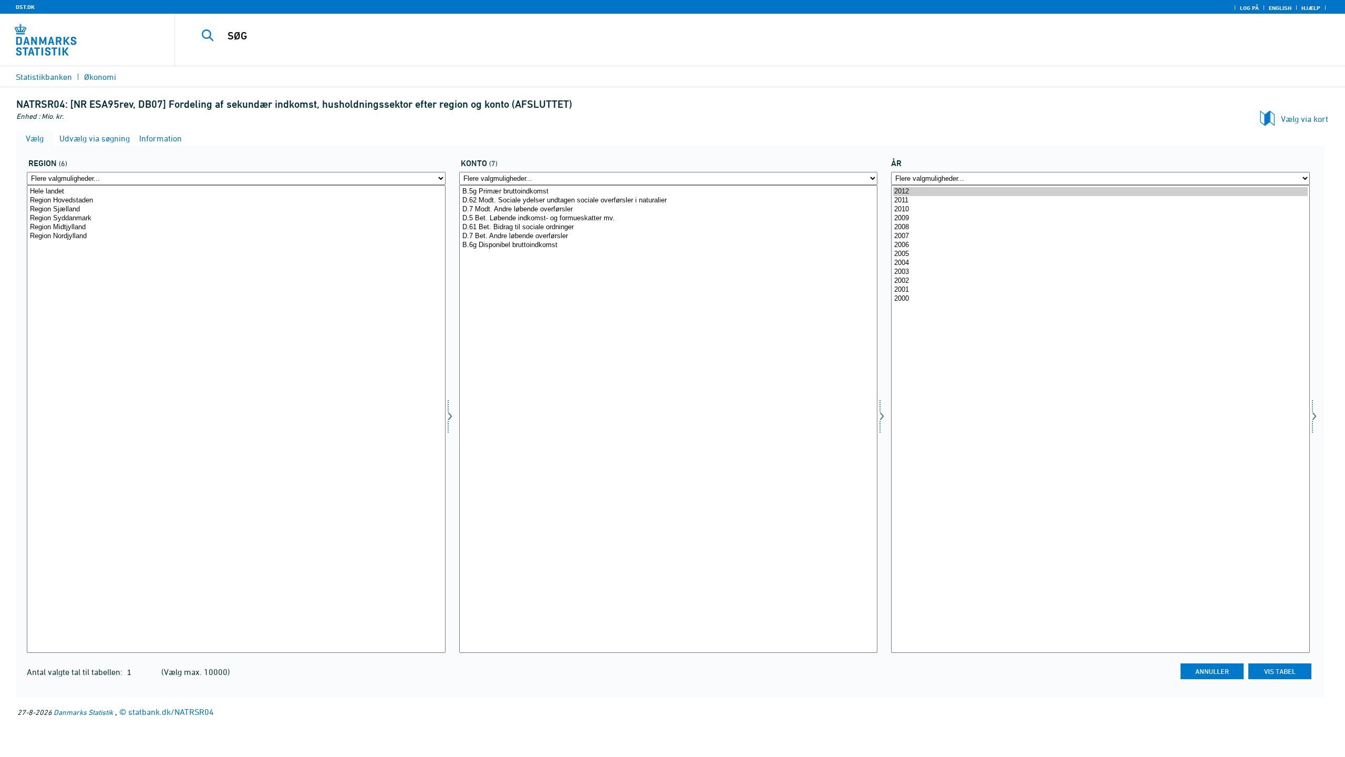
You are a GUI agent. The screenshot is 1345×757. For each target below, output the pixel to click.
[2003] (1100, 272)
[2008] (1100, 227)
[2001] (1100, 289)
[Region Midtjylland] (236, 227)
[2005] (1100, 254)
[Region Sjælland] (236, 209)
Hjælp (1310, 8)
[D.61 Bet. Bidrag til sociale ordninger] (668, 227)
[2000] (1100, 298)
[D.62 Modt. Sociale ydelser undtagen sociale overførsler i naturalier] (668, 200)
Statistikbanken (44, 76)
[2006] (1100, 245)
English (1280, 8)
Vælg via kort (1304, 119)
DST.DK (25, 7)
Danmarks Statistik (83, 712)
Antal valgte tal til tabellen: (76, 672)
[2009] (1100, 218)
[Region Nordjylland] (236, 236)
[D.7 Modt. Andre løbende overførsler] (668, 209)
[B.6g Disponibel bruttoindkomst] (668, 245)
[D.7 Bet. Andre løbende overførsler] (668, 236)
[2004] (1100, 263)
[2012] (1100, 191)
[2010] (1100, 209)
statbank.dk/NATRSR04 (171, 712)
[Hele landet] (236, 191)
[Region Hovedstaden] (236, 200)
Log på (1249, 8)
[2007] (1100, 236)
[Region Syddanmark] (236, 218)
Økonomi (100, 76)
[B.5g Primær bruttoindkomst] (668, 191)
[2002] (1100, 281)
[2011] (1100, 200)
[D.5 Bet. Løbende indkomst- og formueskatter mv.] (668, 218)
